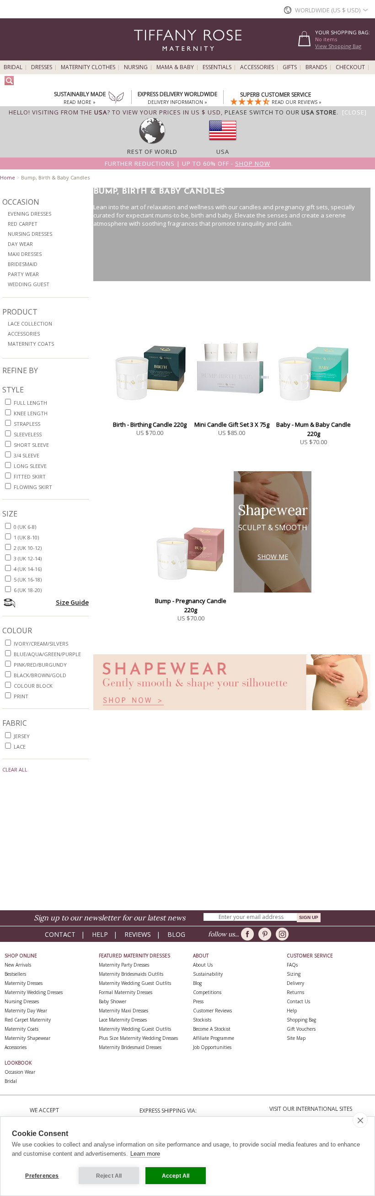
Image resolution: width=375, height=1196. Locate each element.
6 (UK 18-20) (28, 590)
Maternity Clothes (88, 67)
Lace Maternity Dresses (123, 1020)
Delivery (295, 983)
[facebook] (249, 934)
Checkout (350, 67)
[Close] (354, 112)
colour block (33, 685)
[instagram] (283, 934)
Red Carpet (23, 223)
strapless (27, 423)
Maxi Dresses (25, 253)
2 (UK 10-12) (28, 547)
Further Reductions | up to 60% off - (187, 163)
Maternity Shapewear (27, 1038)
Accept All (176, 1176)
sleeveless (28, 434)
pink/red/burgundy (40, 664)
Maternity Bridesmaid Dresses (130, 1047)
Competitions (207, 992)
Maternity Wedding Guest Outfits (135, 983)
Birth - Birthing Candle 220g (150, 424)
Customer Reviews (212, 1010)
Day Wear (20, 243)
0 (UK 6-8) (25, 526)
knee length (31, 413)
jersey (22, 736)
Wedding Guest (28, 284)
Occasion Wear (20, 1072)
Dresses (41, 67)
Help (100, 934)
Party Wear (23, 274)
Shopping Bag (301, 1020)
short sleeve (31, 444)
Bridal (13, 67)
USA (222, 151)
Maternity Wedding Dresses (34, 992)
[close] (360, 1120)
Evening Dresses (29, 213)
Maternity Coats (31, 343)
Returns (295, 992)
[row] (152, 143)
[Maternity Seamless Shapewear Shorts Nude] (232, 712)
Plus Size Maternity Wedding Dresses (138, 1038)
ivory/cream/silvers (41, 643)
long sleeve (30, 465)
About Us (203, 965)
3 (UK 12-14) (28, 558)
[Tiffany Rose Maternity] (146, 56)
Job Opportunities (212, 1047)
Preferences (42, 1176)
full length (30, 402)
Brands (316, 67)
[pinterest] (266, 934)
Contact (60, 934)
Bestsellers (15, 974)
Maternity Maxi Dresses (123, 1010)
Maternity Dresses (24, 983)
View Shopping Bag (338, 46)
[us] (222, 143)
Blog (176, 934)
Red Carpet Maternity (28, 1020)
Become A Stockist (211, 1029)
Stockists (202, 1020)
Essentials (217, 67)
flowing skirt (33, 487)
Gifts (290, 67)
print (21, 696)
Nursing (136, 67)
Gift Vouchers (301, 1029)
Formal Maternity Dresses (125, 992)
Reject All (109, 1176)
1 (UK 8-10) (26, 537)
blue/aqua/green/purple (47, 654)
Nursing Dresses (30, 233)
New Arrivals (18, 965)
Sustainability (208, 974)
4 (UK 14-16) (28, 568)
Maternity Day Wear (26, 1010)
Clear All (14, 769)
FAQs (292, 965)
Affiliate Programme (213, 1038)
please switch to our (281, 112)
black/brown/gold (40, 675)
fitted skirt (30, 476)
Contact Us (298, 1001)
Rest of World (152, 151)
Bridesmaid (23, 264)
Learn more (145, 1153)
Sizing (293, 974)
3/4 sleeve (26, 455)
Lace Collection (30, 323)
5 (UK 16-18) (28, 579)
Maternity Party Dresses (124, 965)
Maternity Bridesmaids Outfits (131, 974)
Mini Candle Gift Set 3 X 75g (231, 424)
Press (198, 1001)
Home (7, 177)
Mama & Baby (175, 67)
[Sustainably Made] (116, 98)
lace (20, 746)
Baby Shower (112, 1001)
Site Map (296, 1038)
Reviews (137, 934)
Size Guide (72, 602)
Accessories (257, 67)
